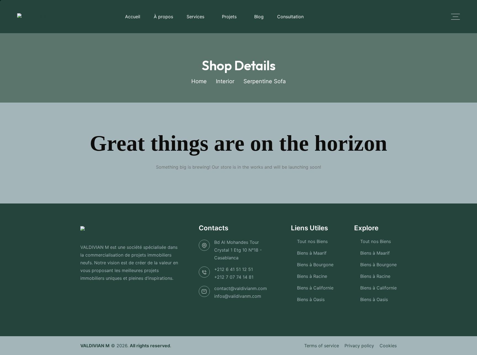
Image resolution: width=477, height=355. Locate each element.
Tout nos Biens (312, 241)
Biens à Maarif (312, 253)
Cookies (388, 345)
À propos (163, 16)
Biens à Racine (312, 276)
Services (195, 16)
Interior (225, 81)
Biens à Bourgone (315, 264)
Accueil (132, 16)
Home (199, 81)
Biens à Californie (315, 288)
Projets (229, 16)
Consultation (290, 16)
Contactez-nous (404, 16)
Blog (259, 16)
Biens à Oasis (311, 299)
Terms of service (321, 345)
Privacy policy (359, 345)
